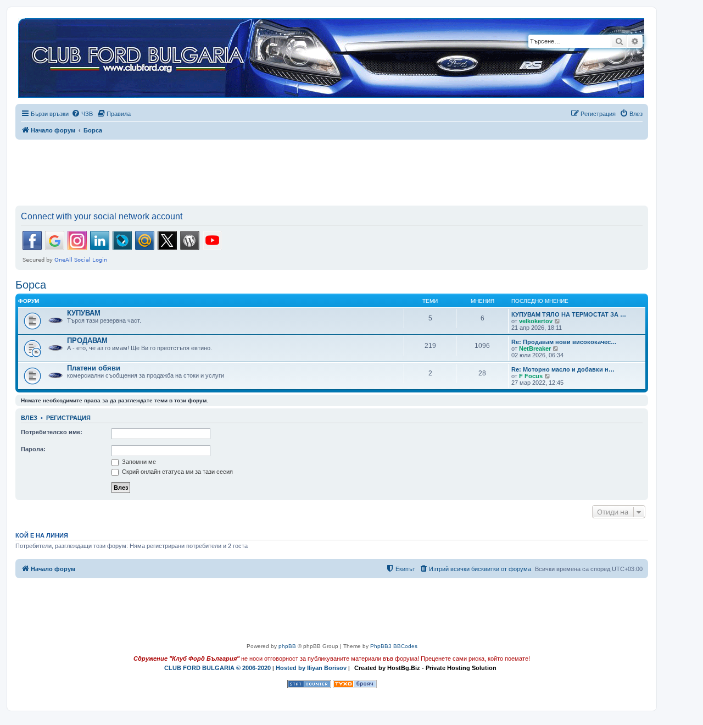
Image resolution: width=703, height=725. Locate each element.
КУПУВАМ (84, 313)
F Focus (531, 376)
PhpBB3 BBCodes (393, 646)
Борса (30, 285)
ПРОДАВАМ (87, 340)
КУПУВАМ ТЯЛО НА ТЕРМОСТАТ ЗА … (568, 314)
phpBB (287, 646)
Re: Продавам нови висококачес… (564, 342)
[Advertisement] (332, 170)
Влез (29, 417)
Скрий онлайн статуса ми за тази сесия (176, 471)
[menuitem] (82, 113)
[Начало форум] (331, 58)
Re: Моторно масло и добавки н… (563, 369)
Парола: (33, 449)
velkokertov (536, 321)
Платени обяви (93, 368)
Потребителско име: (51, 432)
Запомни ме (138, 461)
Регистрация (68, 417)
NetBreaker (535, 348)
